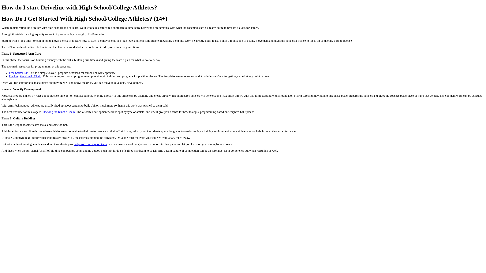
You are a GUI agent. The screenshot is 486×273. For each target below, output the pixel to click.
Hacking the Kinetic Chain (25, 76)
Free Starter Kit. (18, 73)
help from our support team (90, 144)
